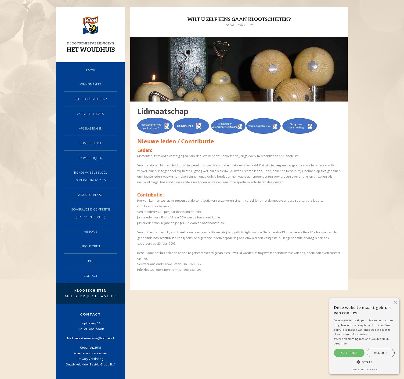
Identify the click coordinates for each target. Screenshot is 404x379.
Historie (90, 231)
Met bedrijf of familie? (90, 293)
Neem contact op (239, 25)
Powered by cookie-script (364, 369)
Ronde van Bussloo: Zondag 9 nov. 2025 (90, 176)
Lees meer (341, 343)
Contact (90, 276)
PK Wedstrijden (90, 158)
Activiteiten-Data (90, 114)
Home (90, 69)
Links (90, 261)
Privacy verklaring (90, 359)
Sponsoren (90, 246)
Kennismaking (90, 84)
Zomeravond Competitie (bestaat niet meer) (90, 213)
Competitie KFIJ (90, 143)
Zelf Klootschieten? (91, 99)
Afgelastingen (90, 128)
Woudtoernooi (90, 195)
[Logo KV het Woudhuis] (90, 51)
